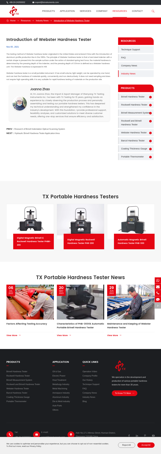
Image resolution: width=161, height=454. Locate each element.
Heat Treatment (59, 380)
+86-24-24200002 (17, 2)
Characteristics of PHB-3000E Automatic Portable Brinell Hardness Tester (80, 325)
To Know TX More (124, 393)
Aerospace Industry (61, 393)
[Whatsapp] (158, 280)
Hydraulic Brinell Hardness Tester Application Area (37, 133)
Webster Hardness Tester (134, 132)
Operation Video (90, 371)
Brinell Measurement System (135, 113)
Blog (85, 401)
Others (55, 410)
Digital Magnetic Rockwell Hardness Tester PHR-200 (87, 241)
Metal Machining (59, 389)
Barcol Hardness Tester (133, 140)
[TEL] (158, 293)
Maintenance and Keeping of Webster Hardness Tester (129, 325)
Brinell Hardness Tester (133, 96)
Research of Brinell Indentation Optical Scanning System (39, 129)
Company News (129, 65)
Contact (137, 11)
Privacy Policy (35, 446)
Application (67, 11)
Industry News (42, 21)
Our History (88, 380)
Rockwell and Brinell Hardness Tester (131, 123)
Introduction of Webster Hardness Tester (72, 21)
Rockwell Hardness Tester (134, 104)
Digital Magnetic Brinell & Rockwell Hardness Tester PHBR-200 (37, 241)
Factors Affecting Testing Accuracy (26, 324)
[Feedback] (158, 299)
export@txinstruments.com (47, 2)
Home (13, 21)
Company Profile (90, 376)
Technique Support (130, 49)
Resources (120, 11)
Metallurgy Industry (60, 384)
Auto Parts (57, 406)
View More (13, 335)
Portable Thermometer (132, 156)
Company (102, 11)
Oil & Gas (56, 371)
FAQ (123, 57)
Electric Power (58, 376)
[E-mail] (158, 287)
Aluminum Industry (60, 397)
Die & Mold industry (61, 401)
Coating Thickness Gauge (134, 148)
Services (85, 11)
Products (48, 11)
